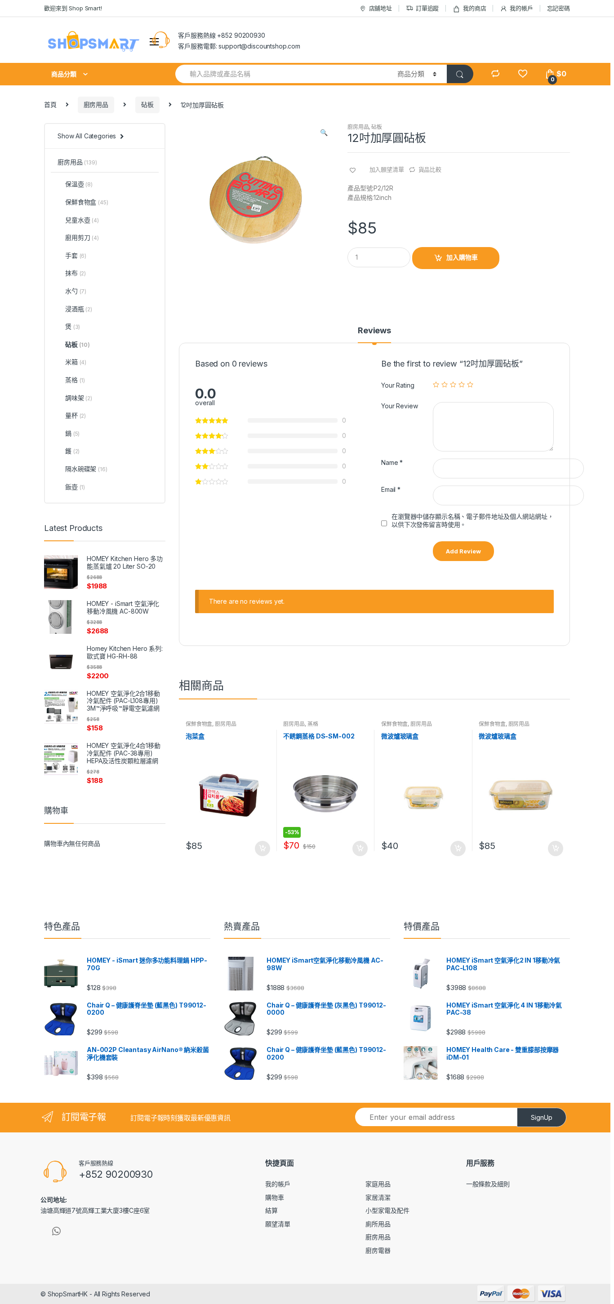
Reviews (374, 331)
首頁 (50, 104)
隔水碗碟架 (86, 469)
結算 (271, 1210)
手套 (75, 255)
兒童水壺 (82, 220)
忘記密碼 (558, 8)
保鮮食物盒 (199, 724)
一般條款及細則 (488, 1184)
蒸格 (312, 724)
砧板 (147, 104)
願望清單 (277, 1224)
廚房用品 (96, 104)
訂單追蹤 (427, 8)
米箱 (75, 362)
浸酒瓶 (78, 309)
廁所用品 (377, 1224)
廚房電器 (377, 1250)
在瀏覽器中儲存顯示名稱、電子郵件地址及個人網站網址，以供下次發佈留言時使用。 (472, 520)
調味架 (78, 398)
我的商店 (474, 8)
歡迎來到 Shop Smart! (73, 8)
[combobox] (281, 74)
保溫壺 (79, 184)
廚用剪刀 (82, 237)
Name (392, 462)
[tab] (374, 335)
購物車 (274, 1197)
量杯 (75, 415)
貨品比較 (429, 169)
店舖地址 (380, 8)
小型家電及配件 (387, 1210)
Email (390, 489)
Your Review (399, 406)
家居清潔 (377, 1197)
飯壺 (75, 487)
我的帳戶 (521, 8)
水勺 (75, 291)
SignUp (541, 1117)
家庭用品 (377, 1184)
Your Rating (397, 385)
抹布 (75, 273)
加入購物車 (462, 257)
